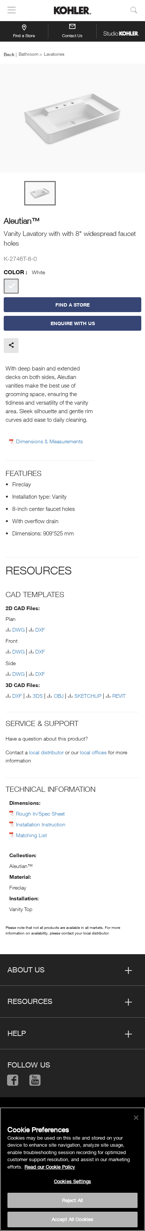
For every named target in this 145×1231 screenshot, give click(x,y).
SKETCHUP (88, 696)
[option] (72, 119)
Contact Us (72, 35)
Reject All (72, 1200)
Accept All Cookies (72, 1219)
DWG (18, 629)
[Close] (136, 1117)
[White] (11, 286)
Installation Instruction (40, 824)
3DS (38, 696)
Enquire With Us (73, 323)
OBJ (58, 696)
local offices (93, 752)
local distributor (46, 752)
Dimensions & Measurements (49, 441)
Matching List (31, 835)
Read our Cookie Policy (50, 1167)
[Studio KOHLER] (121, 31)
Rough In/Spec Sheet (40, 813)
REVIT (119, 696)
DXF (40, 629)
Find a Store (24, 35)
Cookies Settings (72, 1181)
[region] (72, 1169)
